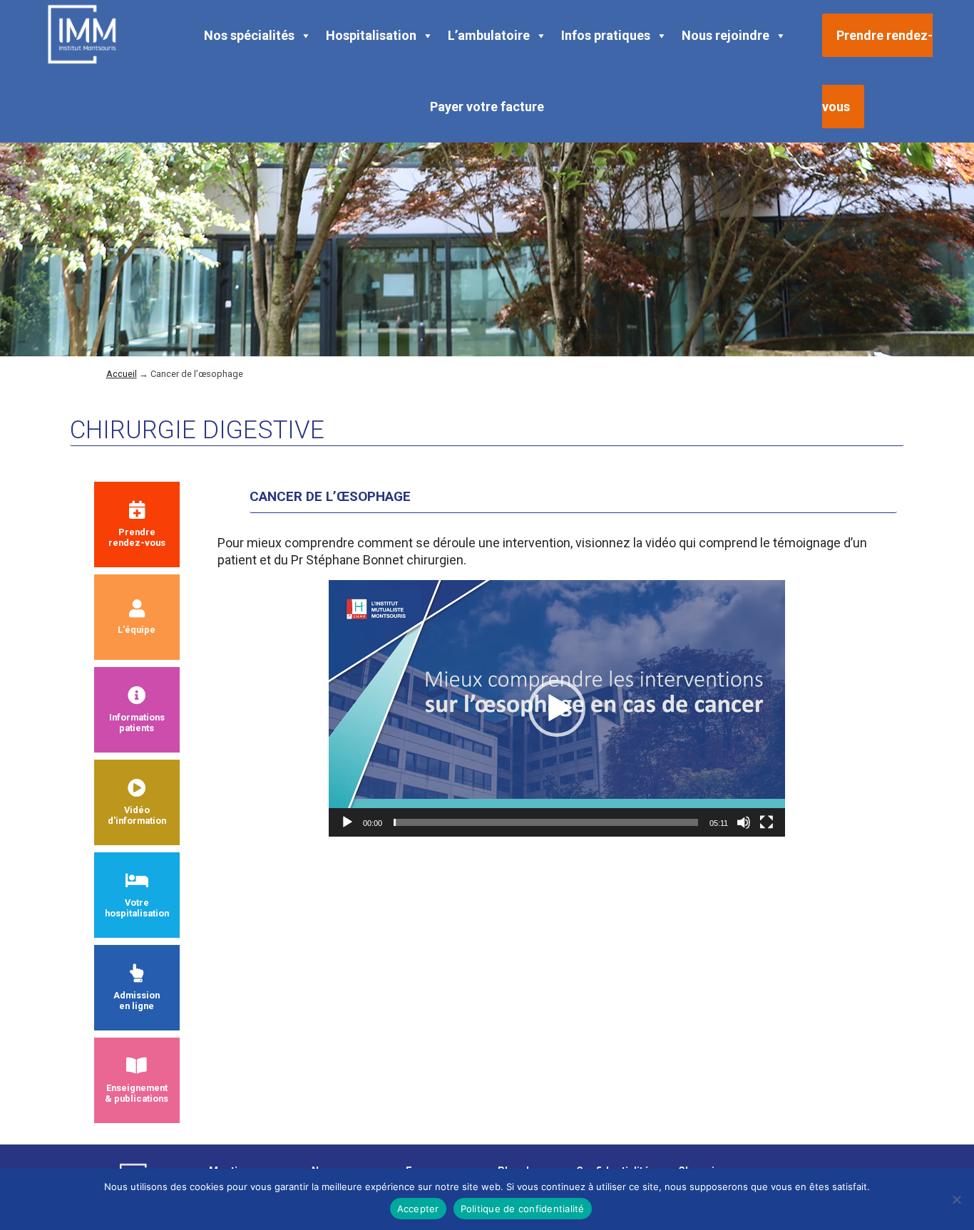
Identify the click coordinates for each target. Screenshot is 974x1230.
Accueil (121, 373)
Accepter (418, 1208)
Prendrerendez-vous (136, 537)
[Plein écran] (766, 822)
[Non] (956, 1199)
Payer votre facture (487, 106)
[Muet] (744, 822)
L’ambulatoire (489, 35)
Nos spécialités (249, 35)
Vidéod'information (137, 815)
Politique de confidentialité (523, 1208)
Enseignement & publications (136, 1093)
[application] (557, 708)
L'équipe (136, 629)
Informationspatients (137, 722)
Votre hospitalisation (137, 908)
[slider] (546, 822)
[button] (556, 708)
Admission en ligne (136, 1000)
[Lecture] (347, 822)
